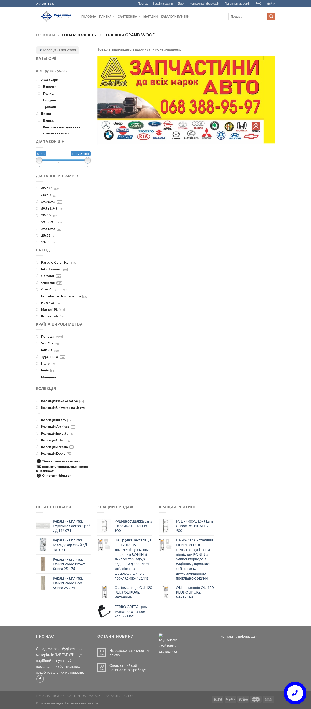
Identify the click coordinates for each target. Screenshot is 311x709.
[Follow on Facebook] (40, 679)
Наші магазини (163, 3)
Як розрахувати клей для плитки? (130, 652)
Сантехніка (127, 16)
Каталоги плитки (175, 16)
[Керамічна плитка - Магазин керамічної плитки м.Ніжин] (55, 16)
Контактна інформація (204, 3)
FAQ (259, 3)
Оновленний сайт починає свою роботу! (127, 667)
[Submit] (271, 16)
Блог (181, 3)
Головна (88, 16)
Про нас (143, 3)
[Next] (266, 101)
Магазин (150, 16)
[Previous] (107, 101)
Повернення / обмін (237, 3)
